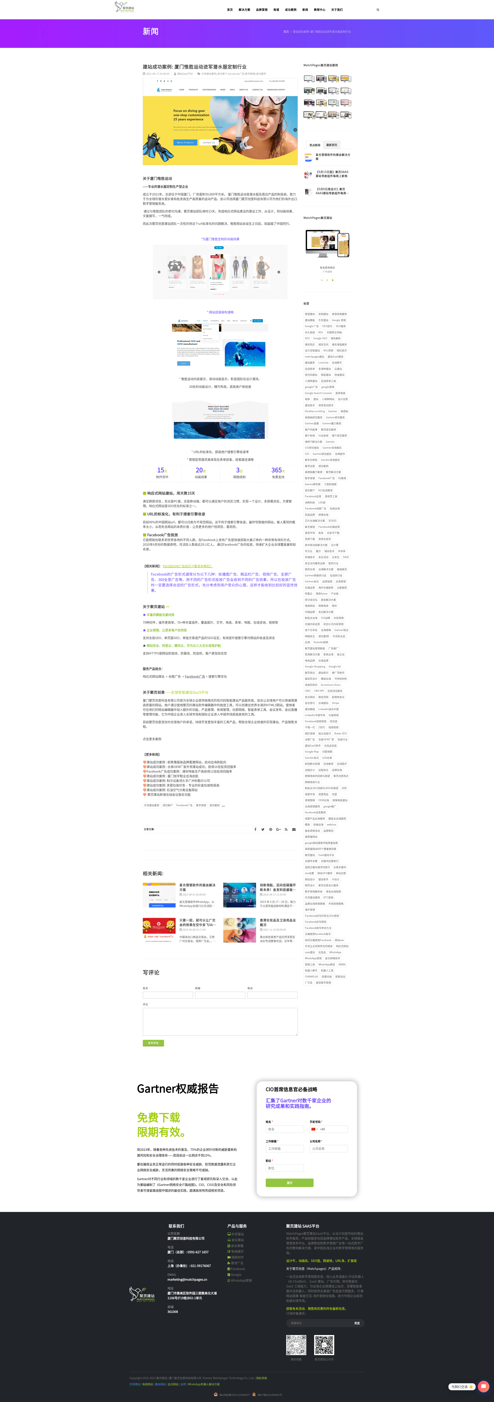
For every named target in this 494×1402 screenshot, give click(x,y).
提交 (289, 1182)
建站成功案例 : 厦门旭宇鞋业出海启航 (172, 776)
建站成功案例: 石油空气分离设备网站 (172, 789)
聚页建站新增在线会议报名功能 (169, 794)
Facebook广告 (236, 74)
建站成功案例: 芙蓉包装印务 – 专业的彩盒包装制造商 (183, 785)
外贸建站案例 (208, 74)
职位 (269, 1160)
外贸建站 (238, 1234)
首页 (286, 31)
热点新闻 (315, 145)
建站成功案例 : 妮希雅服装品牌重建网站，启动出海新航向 (186, 762)
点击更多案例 (152, 739)
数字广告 (237, 1263)
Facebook (238, 1268)
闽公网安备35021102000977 (235, 1395)
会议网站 (173, 1384)
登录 (357, 9)
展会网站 (160, 1384)
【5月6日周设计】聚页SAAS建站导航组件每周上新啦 (332, 193)
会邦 (183, 1384)
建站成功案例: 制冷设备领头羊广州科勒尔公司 (178, 780)
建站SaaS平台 (185, 74)
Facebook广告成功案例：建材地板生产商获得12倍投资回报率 (189, 771)
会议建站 (238, 1239)
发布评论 (153, 1043)
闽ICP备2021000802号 (270, 1395)
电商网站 (147, 1384)
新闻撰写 (237, 1251)
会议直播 (237, 1245)
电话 (251, 988)
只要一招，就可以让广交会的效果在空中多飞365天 (197, 925)
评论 (146, 1004)
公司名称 (316, 1141)
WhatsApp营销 (241, 1280)
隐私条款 (261, 1378)
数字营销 (250, 74)
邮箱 (199, 988)
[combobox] (314, 1129)
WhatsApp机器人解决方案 (204, 1384)
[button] (322, 280)
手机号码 (316, 1121)
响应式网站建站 (154, 676)
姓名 (146, 988)
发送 (357, 1323)
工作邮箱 (272, 1141)
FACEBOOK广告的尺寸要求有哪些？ (188, 566)
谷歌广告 (174, 676)
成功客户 (222, 74)
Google (236, 1274)
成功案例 (261, 74)
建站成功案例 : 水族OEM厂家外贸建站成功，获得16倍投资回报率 (191, 766)
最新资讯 (331, 145)
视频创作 (237, 1257)
